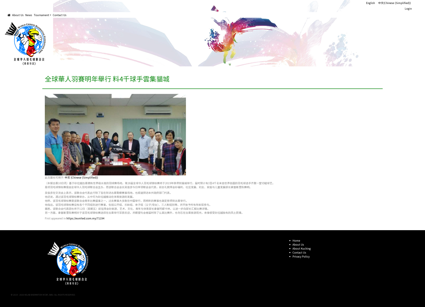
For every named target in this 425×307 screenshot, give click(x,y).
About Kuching (302, 248)
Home (296, 240)
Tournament (41, 15)
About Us (18, 15)
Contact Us (59, 15)
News (28, 15)
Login (408, 8)
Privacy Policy (301, 256)
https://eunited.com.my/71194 (85, 218)
